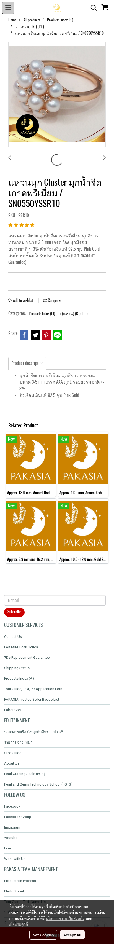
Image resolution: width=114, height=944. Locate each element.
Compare (54, 301)
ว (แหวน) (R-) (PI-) (73, 314)
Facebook (12, 806)
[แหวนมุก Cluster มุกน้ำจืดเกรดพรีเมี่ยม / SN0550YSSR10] (57, 95)
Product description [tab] (27, 363)
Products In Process (20, 881)
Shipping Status (17, 668)
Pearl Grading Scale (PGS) (24, 774)
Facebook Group (17, 817)
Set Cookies (43, 934)
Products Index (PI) (42, 314)
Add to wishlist (22, 301)
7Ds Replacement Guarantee (27, 657)
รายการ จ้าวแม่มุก (18, 742)
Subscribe (14, 612)
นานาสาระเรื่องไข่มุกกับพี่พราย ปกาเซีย (35, 732)
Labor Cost (13, 710)
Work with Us (14, 859)
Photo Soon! (14, 891)
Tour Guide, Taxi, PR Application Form (33, 689)
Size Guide (12, 753)
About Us (11, 763)
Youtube (10, 838)
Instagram (12, 827)
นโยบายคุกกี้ (18, 924)
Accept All (72, 934)
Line (7, 848)
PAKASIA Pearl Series (21, 647)
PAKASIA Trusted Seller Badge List (31, 699)
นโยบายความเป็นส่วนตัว (65, 918)
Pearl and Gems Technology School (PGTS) (38, 784)
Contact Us (13, 636)
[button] (91, 8)
